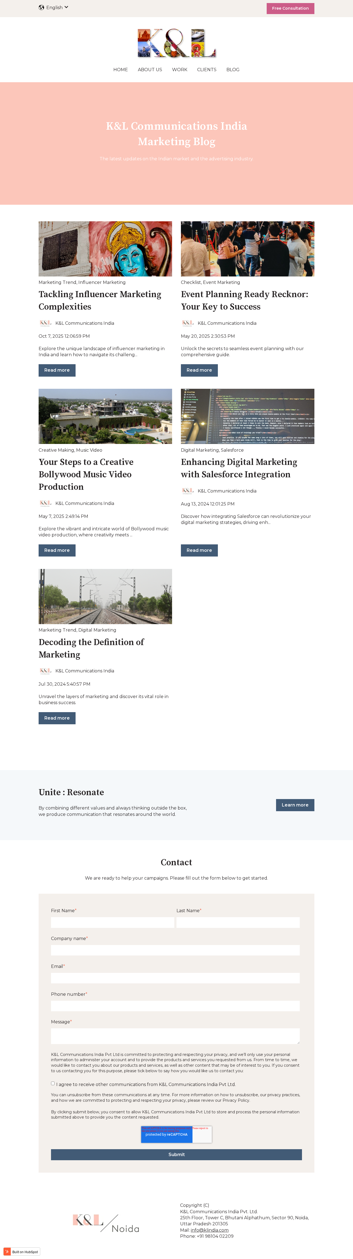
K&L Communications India (84, 323)
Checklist (191, 282)
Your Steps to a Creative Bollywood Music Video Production (86, 475)
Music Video (89, 450)
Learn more (295, 805)
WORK (179, 69)
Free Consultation (290, 8)
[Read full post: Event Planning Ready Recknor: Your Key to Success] (247, 248)
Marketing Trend (57, 282)
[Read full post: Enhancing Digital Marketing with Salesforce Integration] (247, 416)
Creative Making (56, 450)
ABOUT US (150, 69)
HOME (120, 69)
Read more (57, 370)
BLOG (233, 69)
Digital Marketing (200, 450)
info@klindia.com (210, 1230)
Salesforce (232, 450)
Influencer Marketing (102, 282)
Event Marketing (221, 282)
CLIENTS (206, 69)
